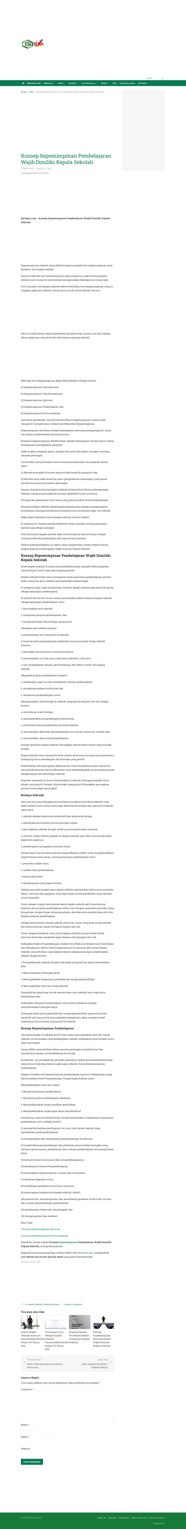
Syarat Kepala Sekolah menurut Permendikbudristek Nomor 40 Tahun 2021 (33, 1338)
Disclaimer (123, 1517)
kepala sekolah (35, 1304)
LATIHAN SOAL (89, 83)
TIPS (114, 83)
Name (25, 1424)
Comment (27, 1389)
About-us (101, 1517)
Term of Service (139, 1517)
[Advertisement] (76, 18)
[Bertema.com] (23, 83)
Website (25, 1448)
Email (25, 1436)
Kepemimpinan (67, 1242)
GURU (60, 83)
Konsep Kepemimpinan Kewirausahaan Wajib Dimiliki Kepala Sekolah (102, 1338)
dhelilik (41, 168)
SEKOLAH (48, 83)
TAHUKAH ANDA (127, 83)
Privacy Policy (156, 1517)
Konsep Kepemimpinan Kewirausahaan (45, 1235)
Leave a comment (73, 1304)
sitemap (112, 1517)
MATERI (72, 83)
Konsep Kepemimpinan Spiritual (41, 1229)
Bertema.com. (86, 1252)
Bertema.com (34, 83)
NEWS (104, 83)
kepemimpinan (51, 1304)
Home (24, 91)
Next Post (95, 1363)
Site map (142, 83)
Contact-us (159, 1523)
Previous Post (45, 1363)
